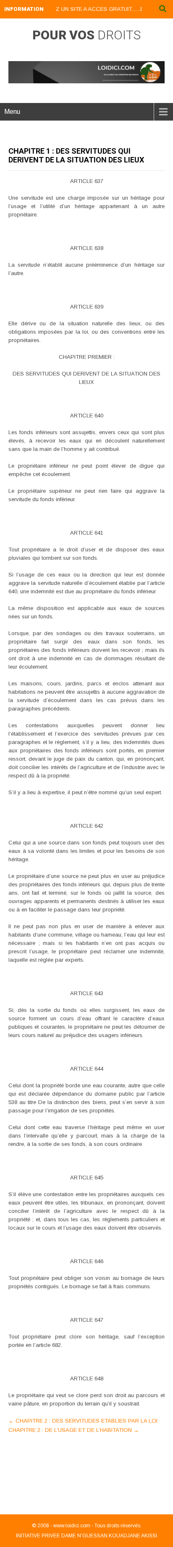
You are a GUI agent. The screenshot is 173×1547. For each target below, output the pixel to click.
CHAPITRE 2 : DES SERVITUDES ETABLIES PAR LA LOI (82, 1421)
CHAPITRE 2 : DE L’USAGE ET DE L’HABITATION (73, 1430)
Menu (12, 111)
